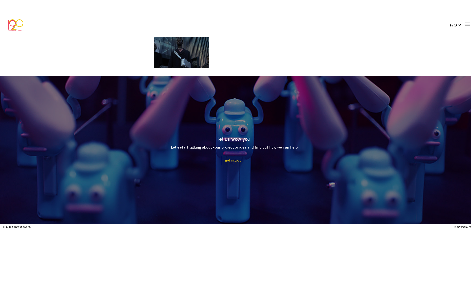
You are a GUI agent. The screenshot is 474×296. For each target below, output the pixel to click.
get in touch (234, 160)
